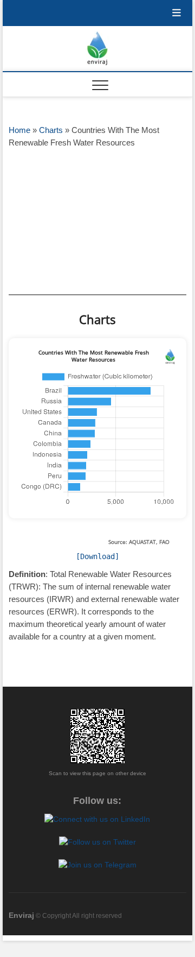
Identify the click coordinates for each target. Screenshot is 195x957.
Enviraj (21, 915)
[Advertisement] (97, 221)
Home (19, 130)
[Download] (97, 556)
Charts (51, 130)
